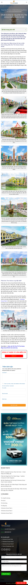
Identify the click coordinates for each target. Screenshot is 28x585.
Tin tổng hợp (4, 505)
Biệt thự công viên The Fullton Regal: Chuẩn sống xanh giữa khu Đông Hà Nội (14, 485)
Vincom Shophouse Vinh (8, 546)
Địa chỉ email (5, 393)
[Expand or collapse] (25, 30)
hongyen (17, 19)
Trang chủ (3, 10)
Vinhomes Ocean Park (7, 539)
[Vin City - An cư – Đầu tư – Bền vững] (14, 2)
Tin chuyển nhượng (5, 498)
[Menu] (2, 2)
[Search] (26, 2)
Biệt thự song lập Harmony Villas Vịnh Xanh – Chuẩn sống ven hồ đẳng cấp (13, 472)
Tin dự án (9, 10)
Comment (4, 372)
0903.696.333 (8, 532)
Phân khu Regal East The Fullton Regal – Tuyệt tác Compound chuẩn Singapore (13, 477)
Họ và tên (4, 387)
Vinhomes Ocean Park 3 (6, 513)
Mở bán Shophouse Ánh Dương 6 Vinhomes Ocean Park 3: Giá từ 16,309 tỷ (13, 481)
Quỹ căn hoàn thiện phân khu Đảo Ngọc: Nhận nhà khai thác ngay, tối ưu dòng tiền (14, 489)
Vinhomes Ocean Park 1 (6, 508)
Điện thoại (4, 399)
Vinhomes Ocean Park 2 (6, 510)
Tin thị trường (4, 503)
